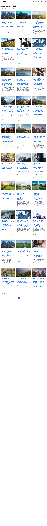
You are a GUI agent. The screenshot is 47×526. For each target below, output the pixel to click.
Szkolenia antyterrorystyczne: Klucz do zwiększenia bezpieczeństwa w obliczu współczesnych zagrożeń (8, 24)
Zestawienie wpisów (36, 1)
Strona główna (43, 1)
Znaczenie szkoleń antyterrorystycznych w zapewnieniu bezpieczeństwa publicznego (22, 24)
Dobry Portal (4, 1)
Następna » (26, 298)
